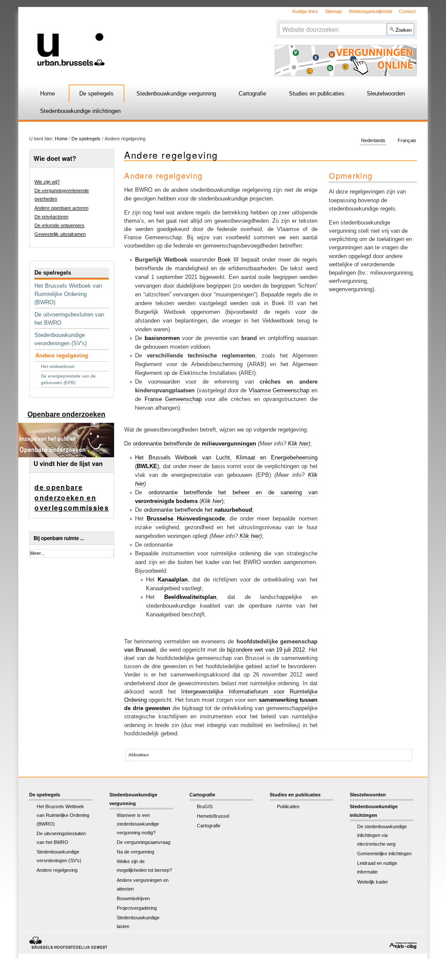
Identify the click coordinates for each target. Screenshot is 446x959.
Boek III (228, 259)
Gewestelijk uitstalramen (60, 234)
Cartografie (252, 93)
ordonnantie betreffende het (198, 510)
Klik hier (298, 443)
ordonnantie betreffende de (194, 443)
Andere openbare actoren (61, 208)
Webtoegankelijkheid (370, 11)
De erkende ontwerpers (59, 225)
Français (407, 140)
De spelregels (96, 93)
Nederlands (373, 140)
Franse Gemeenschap (173, 399)
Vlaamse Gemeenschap (279, 390)
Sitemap (333, 11)
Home (47, 93)
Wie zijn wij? (47, 181)
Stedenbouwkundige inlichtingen (80, 111)
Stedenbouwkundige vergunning (176, 93)
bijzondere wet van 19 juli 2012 (266, 649)
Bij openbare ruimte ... (59, 538)
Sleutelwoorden (386, 93)
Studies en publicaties (317, 93)
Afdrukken (138, 754)
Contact (407, 11)
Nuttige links (305, 11)
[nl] (141, 36)
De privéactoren (51, 216)
